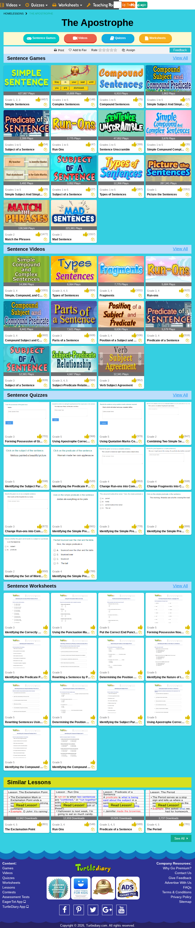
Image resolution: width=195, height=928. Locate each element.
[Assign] (45, 104)
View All (180, 58)
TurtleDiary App (14, 907)
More (135, 4)
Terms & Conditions (176, 892)
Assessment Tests (15, 897)
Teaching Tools (105, 4)
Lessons (8, 887)
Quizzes (37, 4)
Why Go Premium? (177, 868)
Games (7, 868)
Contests (9, 892)
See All (179, 838)
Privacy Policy (181, 897)
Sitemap (185, 902)
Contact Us (183, 873)
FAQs (187, 887)
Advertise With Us (178, 882)
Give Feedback (180, 878)
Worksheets (69, 4)
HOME (7, 13)
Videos (7, 873)
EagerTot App (13, 902)
